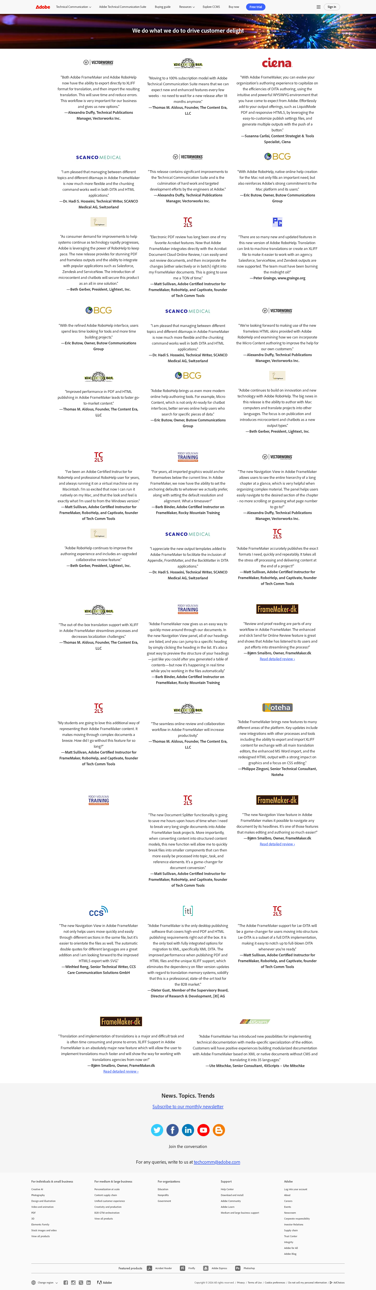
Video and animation (42, 1206)
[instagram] (73, 1282)
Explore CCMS (211, 7)
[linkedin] (88, 1282)
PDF (33, 1212)
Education (163, 1189)
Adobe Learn (227, 1206)
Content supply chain (105, 1195)
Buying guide (163, 7)
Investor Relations (293, 1224)
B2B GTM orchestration (106, 1212)
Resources (185, 7)
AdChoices (339, 1282)
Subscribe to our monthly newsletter (188, 1106)
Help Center (227, 1189)
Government (164, 1201)
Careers (288, 1201)
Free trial (256, 7)
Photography (38, 1195)
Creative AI (37, 1189)
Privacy (241, 1282)
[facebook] (66, 1282)
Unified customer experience (109, 1201)
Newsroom (290, 1212)
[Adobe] (43, 7)
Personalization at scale (107, 1189)
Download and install (232, 1195)
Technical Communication (72, 7)
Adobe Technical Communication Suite (122, 7)
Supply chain (291, 1230)
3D (32, 1218)
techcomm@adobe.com (217, 1162)
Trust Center (290, 1236)
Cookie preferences (275, 1282)
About (287, 1195)
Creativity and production (107, 1206)
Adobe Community (231, 1201)
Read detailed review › (277, 659)
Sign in (332, 7)
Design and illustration (43, 1201)
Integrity (288, 1242)
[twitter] (81, 1282)
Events (287, 1206)
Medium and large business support (240, 1212)
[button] (318, 6)
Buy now (234, 7)
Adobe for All (291, 1248)
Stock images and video (44, 1230)
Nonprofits (163, 1195)
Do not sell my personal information (307, 1282)
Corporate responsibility (297, 1218)
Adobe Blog (290, 1253)
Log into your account (295, 1189)
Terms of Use (255, 1282)
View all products (40, 1236)
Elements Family (40, 1224)
